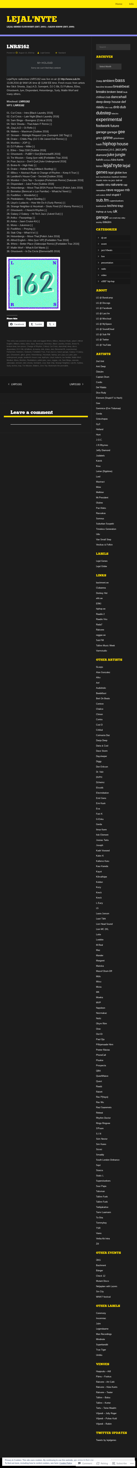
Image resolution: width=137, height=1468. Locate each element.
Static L (100, 1175)
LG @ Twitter (102, 339)
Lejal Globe (101, 566)
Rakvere (100, 629)
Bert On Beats (103, 698)
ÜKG (98, 1260)
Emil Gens (101, 798)
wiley (123, 218)
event (104, 244)
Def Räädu (101, 387)
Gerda (99, 413)
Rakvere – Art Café (105, 1382)
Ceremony (101, 1313)
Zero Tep (43, 366)
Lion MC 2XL (102, 929)
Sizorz (99, 1149)
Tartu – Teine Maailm (106, 1408)
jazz (118, 149)
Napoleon (100, 1008)
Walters (36, 366)
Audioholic (101, 688)
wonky (99, 222)
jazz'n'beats (106, 250)
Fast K (99, 814)
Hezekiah (46, 355)
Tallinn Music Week (105, 645)
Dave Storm (102, 751)
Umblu (99, 1355)
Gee (98, 403)
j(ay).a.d (65, 355)
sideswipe (11, 363)
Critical (46, 346)
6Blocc (55, 341)
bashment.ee (102, 582)
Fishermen (11, 352)
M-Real (99, 945)
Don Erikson (102, 766)
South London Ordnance (107, 1160)
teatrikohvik (101, 206)
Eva (98, 808)
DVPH (99, 777)
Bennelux (48, 344)
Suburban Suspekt (105, 523)
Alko (98, 677)
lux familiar (66, 357)
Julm (98, 1323)
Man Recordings (104, 1334)
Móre (98, 487)
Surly (9, 366)
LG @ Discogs (103, 303)
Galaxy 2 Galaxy (76, 352)
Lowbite (99, 939)
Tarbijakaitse (102, 1207)
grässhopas (118, 138)
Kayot (99, 871)
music (99, 180)
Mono (16, 360)
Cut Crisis (54, 346)
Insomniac (101, 1318)
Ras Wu (100, 1102)
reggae (54, 360)
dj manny (36, 349)
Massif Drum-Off (104, 971)
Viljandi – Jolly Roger (106, 1413)
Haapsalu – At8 (103, 1371)
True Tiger (101, 1349)
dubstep (103, 112)
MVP (98, 1002)
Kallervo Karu (102, 861)
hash (99, 144)
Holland (99, 429)
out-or (119, 180)
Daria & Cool (102, 745)
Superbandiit (102, 1344)
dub (52, 349)
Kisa (98, 466)
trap (19, 366)
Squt (98, 1165)
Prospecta (101, 1065)
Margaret (100, 960)
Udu (98, 534)
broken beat (11, 346)
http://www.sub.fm (70, 79)
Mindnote (100, 1339)
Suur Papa (101, 1186)
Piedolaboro (32, 360)
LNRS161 (16, 384)
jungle (20, 357)
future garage (62, 352)
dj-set (29, 341)
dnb (42, 349)
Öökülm (100, 371)
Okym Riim (101, 1023)
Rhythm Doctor (103, 1118)
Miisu (98, 981)
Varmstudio (101, 650)
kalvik (99, 159)
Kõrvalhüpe (101, 876)
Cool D (99, 725)
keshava (107, 160)
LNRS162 (24, 101)
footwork (28, 352)
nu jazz (111, 180)
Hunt (98, 434)
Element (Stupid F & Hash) (109, 398)
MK (97, 992)
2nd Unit (100, 361)
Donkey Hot (101, 593)
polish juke (42, 360)
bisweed (109, 87)
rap (125, 184)
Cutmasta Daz (103, 735)
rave (49, 360)
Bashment (101, 1265)
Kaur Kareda (102, 866)
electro (115, 113)
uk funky (108, 212)
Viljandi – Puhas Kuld (106, 1418)
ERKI (98, 603)
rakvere (117, 185)
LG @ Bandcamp (104, 297)
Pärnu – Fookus (103, 1376)
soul (44, 363)
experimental (71, 349)
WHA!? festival (103, 1297)
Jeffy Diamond (103, 450)
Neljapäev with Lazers (106, 1286)
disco (74, 346)
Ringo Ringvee (103, 1123)
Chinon (99, 714)
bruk (125, 92)
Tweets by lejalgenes (106, 1440)
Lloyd (52, 357)
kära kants (117, 159)
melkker (123, 177)
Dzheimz (100, 782)
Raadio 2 (100, 614)
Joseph (99, 845)
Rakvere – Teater (104, 1392)
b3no (28, 344)
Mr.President (102, 497)
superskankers (116, 201)
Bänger (99, 1270)
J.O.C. (99, 440)
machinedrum (105, 177)
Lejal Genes (45, 53)
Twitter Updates (111, 1433)
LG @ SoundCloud (105, 329)
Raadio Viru (101, 619)
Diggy (99, 761)
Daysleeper (101, 756)
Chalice (99, 709)
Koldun (99, 882)
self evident (100, 195)
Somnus (100, 518)
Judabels (100, 455)
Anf (97, 683)
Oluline (99, 502)
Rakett (99, 1092)
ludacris (58, 357)
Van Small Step (103, 539)
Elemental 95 (60, 349)
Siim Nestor (101, 1139)
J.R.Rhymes (102, 445)
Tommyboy (101, 1223)
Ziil (97, 1243)
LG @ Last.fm (103, 313)
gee (8, 355)
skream (19, 363)
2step (99, 81)
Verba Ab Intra (103, 1238)
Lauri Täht (101, 918)
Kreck (99, 892)
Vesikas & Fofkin (104, 544)
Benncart (39, 344)
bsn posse (21, 346)
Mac (98, 950)
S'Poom (100, 1128)
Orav (98, 1029)
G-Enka (99, 819)
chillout (100, 97)
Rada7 (99, 624)
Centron (100, 704)
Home (118, 3)
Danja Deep (101, 740)
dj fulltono (28, 349)
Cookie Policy (65, 1463)
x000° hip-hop (107, 281)
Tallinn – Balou (103, 1397)
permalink (64, 366)
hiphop (54, 355)
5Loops (99, 667)
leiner (99, 166)
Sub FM (100, 640)
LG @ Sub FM (103, 334)
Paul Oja (100, 1039)
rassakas (101, 190)
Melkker (100, 492)
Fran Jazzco (51, 352)
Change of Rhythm (34, 346)
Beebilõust (101, 693)
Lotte (98, 934)
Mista (98, 987)
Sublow (80, 363)
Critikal (99, 730)
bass (33, 344)
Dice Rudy (101, 392)
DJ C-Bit (20, 349)
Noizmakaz (101, 1013)
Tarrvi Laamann (103, 1212)
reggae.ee (101, 635)
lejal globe (115, 172)
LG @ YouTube (103, 345)
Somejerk (37, 363)
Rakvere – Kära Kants (106, 1387)
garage (112, 132)
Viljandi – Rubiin (104, 1424)
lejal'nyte (45, 357)
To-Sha (99, 1217)
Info (131, 3)
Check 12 (100, 1276)
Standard (62, 53)
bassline (100, 87)
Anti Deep (101, 366)
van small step (115, 218)
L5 (97, 908)
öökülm (107, 222)
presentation (107, 262)
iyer (59, 355)
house (122, 143)
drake (47, 349)
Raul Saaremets (104, 1107)
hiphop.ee (100, 609)
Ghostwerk (15, 355)
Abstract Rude (65, 341)
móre (105, 180)
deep (69, 346)
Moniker (10, 360)
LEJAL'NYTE (32, 19)
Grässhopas (102, 419)
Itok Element (102, 835)
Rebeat (99, 1112)
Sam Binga (66, 360)
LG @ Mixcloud (103, 318)
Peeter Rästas (103, 1050)
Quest (99, 1081)
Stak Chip (50, 363)
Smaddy (100, 1154)
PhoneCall (101, 1055)
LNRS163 (75, 384)
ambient (109, 81)
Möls (98, 976)
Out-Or (99, 1034)
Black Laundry (58, 344)
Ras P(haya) (102, 1097)
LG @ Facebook (104, 308)
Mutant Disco (102, 1281)
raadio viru (103, 184)
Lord (98, 476)
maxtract (115, 177)
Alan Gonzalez (103, 672)
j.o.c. (112, 149)
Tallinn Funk (102, 1196)
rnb (59, 360)
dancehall (62, 346)
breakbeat (121, 86)
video (103, 275)
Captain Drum (102, 377)
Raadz (99, 1086)
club (107, 97)
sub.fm (73, 363)
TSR (98, 1228)
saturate (75, 360)
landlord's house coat (32, 357)
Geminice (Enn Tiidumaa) (108, 408)
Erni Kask (101, 803)
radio (35, 341)
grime (28, 355)
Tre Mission (27, 366)
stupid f (116, 194)
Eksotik (99, 787)
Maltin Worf (76, 357)
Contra (99, 719)
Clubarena (101, 588)
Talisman (100, 1191)
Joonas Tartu (102, 840)
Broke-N (75, 344)
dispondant (11, 349)
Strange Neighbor (62, 363)
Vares (99, 1233)
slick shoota (28, 363)
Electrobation (102, 793)
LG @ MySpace (104, 324)
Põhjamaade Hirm (104, 1044)
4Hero (49, 341)
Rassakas (101, 513)
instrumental (102, 149)
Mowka (99, 997)
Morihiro (23, 360)
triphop (99, 211)
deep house (112, 102)
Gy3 (98, 424)
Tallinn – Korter (103, 1403)
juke (71, 355)
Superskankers (103, 1181)
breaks (68, 344)
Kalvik (99, 461)
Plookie (99, 1060)
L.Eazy (99, 903)
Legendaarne (102, 1329)
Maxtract (100, 482)
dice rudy (109, 108)
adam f (74, 341)
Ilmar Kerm (101, 829)
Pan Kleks (101, 508)
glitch (23, 355)
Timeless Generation (106, 529)
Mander (99, 955)
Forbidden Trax (39, 352)
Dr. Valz (100, 772)
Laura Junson (102, 913)
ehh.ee (99, 598)
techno (14, 366)
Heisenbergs (36, 355)
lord (97, 177)
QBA (98, 1071)
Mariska (100, 966)
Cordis (99, 382)
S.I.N (98, 1133)
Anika (22, 344)
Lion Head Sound (104, 924)
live (124, 172)
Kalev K (100, 856)
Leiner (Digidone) (104, 471)
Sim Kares (101, 1144)
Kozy (98, 887)
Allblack (16, 344)
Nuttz (98, 1018)
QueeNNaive (102, 1076)
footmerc (20, 352)
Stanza (99, 1170)
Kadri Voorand (103, 850)
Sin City (100, 1291)
